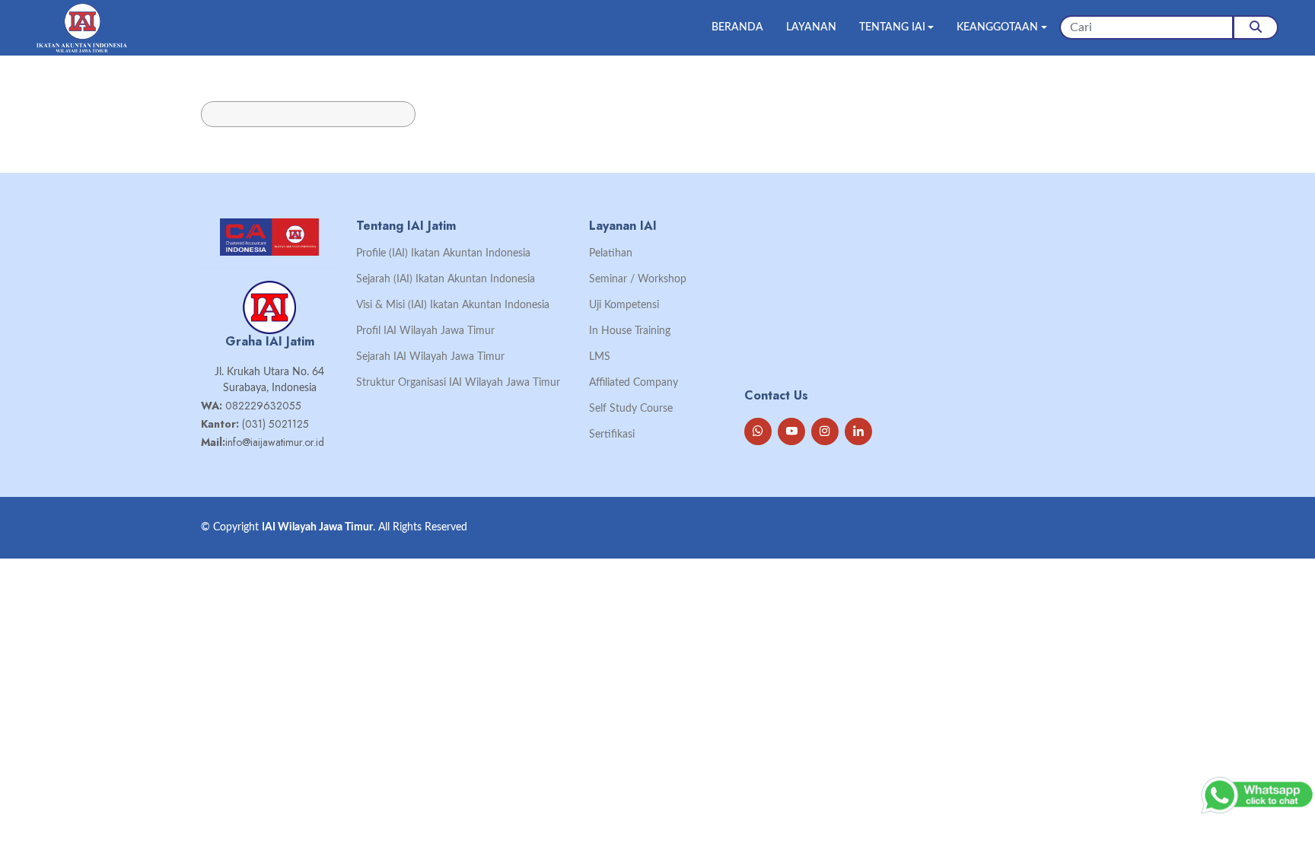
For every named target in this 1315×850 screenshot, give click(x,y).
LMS (599, 357)
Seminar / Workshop (637, 279)
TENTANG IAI (892, 27)
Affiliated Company (633, 382)
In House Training (629, 331)
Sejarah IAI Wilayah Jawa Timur (430, 357)
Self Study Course (631, 408)
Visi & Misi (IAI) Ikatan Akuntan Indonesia (452, 305)
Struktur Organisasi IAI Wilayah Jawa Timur (458, 382)
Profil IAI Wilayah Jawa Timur (425, 331)
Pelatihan (610, 253)
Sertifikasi (612, 434)
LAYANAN (811, 27)
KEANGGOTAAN (997, 27)
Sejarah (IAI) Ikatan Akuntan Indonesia (445, 279)
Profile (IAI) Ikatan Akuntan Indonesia (443, 253)
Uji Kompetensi (624, 305)
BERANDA (737, 27)
